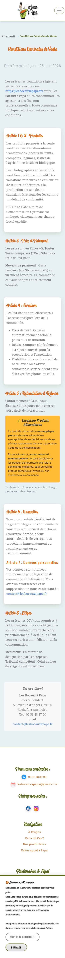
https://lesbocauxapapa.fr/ (24, 91)
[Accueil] (27, 10)
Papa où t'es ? (34, 838)
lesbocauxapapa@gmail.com (37, 784)
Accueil (10, 36)
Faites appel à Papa (34, 850)
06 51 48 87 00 (37, 777)
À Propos (34, 832)
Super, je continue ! (22, 937)
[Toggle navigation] (59, 10)
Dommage (16, 947)
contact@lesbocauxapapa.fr (26, 593)
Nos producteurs (34, 844)
